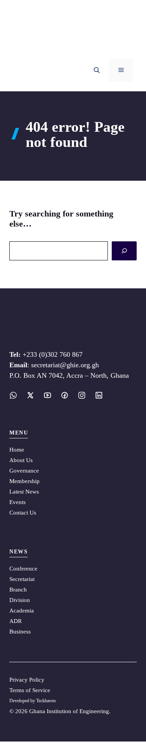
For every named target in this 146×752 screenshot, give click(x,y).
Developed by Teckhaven (32, 700)
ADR (15, 621)
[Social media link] (13, 395)
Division (19, 600)
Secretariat (22, 579)
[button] (96, 70)
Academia (21, 610)
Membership (24, 481)
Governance (24, 471)
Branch (18, 589)
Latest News (24, 492)
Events (17, 502)
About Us (21, 460)
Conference (23, 568)
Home (16, 450)
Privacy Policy (26, 680)
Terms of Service (29, 690)
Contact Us (22, 512)
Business (20, 631)
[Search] (124, 250)
